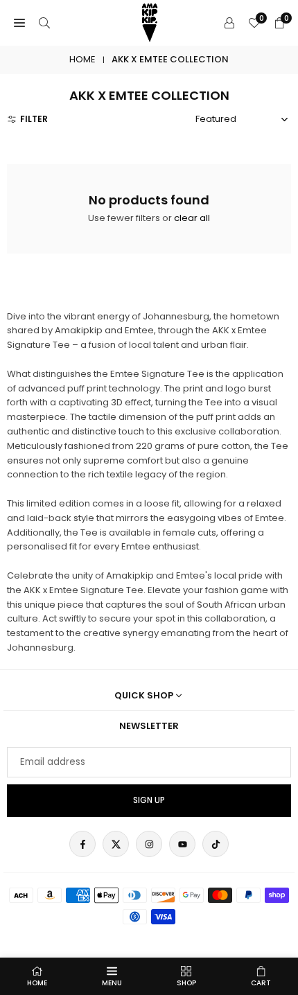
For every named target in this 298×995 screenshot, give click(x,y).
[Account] (229, 23)
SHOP (186, 983)
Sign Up (149, 800)
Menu (112, 983)
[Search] (44, 23)
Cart (261, 983)
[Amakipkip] (150, 22)
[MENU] (19, 23)
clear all (192, 217)
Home (82, 59)
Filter (34, 119)
